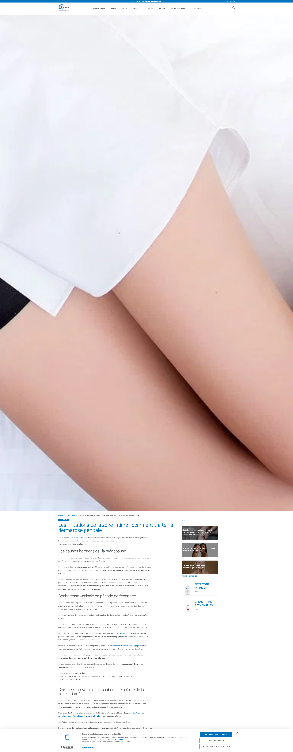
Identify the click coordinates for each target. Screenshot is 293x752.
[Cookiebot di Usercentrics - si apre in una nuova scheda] (67, 747)
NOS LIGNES (148, 8)
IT (224, 1)
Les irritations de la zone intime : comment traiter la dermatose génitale (109, 515)
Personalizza (214, 741)
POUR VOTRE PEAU (98, 8)
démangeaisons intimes (123, 633)
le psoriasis (115, 646)
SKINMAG (162, 8)
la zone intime (78, 538)
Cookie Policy (117, 739)
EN (227, 1)
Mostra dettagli (88, 747)
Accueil (61, 515)
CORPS (124, 8)
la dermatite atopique (131, 646)
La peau (64, 520)
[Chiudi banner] (237, 733)
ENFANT (136, 8)
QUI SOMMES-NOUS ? (178, 8)
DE (231, 1)
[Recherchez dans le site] (233, 7)
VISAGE (113, 8)
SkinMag (71, 515)
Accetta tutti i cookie (216, 735)
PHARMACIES (196, 8)
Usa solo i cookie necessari (216, 747)
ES (234, 1)
